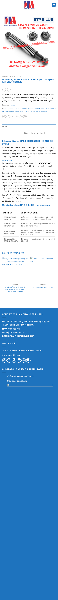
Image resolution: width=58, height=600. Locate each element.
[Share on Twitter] (12, 116)
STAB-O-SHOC (40, 109)
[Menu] (4, 5)
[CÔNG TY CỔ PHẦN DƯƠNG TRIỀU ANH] (29, 5)
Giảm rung (31, 109)
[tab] (29, 126)
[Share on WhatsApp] (4, 116)
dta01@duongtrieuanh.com (21, 336)
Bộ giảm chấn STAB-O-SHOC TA (16, 109)
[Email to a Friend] (16, 116)
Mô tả (4, 126)
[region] (29, 226)
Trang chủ (6, 76)
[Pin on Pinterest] (21, 116)
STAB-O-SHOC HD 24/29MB (37, 111)
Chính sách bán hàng (17, 381)
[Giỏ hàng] (54, 5)
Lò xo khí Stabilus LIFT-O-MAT (43, 287)
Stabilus (17, 76)
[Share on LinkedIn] (25, 116)
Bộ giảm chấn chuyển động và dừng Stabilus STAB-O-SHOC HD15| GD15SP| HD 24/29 (15, 289)
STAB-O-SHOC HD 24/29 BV (18, 111)
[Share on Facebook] (8, 116)
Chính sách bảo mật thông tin (20, 376)
